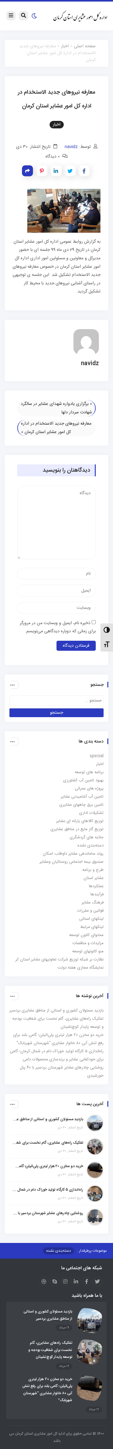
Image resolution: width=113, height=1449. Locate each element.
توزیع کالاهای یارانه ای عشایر (80, 821)
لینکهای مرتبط (92, 927)
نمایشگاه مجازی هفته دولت (80, 967)
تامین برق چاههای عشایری (81, 804)
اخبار (65, 46)
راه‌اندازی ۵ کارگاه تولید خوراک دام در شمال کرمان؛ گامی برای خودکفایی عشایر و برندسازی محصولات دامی (48, 1190)
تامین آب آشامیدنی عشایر (82, 796)
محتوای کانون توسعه (86, 935)
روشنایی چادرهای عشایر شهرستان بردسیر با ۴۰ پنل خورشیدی (48, 1213)
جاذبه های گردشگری (87, 837)
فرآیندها (97, 894)
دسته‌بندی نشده (91, 845)
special (97, 756)
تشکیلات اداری (91, 813)
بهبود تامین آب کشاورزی (83, 780)
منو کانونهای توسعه (88, 951)
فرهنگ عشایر (93, 902)
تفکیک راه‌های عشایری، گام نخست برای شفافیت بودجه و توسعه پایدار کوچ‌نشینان (48, 1143)
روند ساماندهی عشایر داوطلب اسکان (73, 853)
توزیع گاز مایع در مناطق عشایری (77, 829)
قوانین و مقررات (90, 910)
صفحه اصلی (85, 46)
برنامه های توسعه (89, 772)
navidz (71, 147)
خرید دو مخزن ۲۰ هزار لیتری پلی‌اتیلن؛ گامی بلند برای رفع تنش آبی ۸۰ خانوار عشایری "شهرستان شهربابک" (48, 1166)
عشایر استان (93, 878)
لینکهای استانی (91, 918)
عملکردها (96, 886)
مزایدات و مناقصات (88, 943)
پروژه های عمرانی (89, 788)
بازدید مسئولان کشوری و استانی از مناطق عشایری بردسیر (56, 1010)
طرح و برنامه (93, 870)
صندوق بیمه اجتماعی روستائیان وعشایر (72, 861)
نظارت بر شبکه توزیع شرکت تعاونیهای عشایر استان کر (59, 959)
